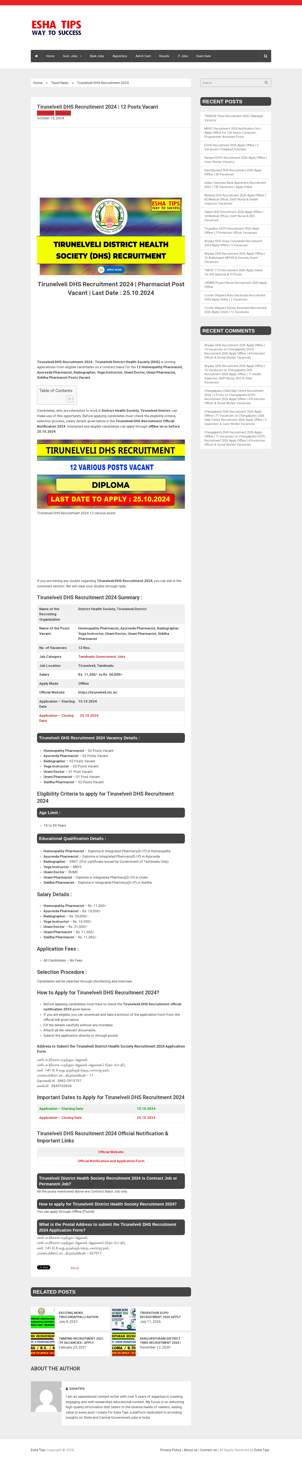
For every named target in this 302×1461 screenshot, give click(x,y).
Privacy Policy (170, 1450)
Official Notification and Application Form (111, 1161)
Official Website (111, 1152)
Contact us (208, 1450)
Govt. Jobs (70, 56)
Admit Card (143, 56)
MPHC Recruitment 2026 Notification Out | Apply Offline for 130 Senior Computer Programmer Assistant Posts (232, 133)
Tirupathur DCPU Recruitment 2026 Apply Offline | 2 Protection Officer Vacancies (160, 1315)
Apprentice (120, 56)
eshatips (77, 1389)
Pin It (75, 1268)
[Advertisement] (111, 164)
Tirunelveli (63, 113)
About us (191, 1450)
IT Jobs (183, 56)
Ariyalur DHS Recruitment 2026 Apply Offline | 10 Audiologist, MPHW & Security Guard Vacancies (234, 258)
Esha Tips (38, 1450)
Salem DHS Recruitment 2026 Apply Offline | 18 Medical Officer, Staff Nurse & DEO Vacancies (233, 216)
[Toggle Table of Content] (68, 398)
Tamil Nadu (59, 83)
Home (50, 56)
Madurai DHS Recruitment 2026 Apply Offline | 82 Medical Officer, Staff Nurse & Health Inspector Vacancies (235, 199)
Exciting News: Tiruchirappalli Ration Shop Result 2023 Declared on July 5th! (82, 1315)
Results (164, 56)
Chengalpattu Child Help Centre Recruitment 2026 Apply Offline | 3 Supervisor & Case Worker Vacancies (235, 420)
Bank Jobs (97, 56)
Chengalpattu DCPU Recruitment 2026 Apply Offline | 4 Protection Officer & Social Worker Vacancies (234, 353)
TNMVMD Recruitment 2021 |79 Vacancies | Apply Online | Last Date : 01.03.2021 (81, 1341)
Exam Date (203, 56)
